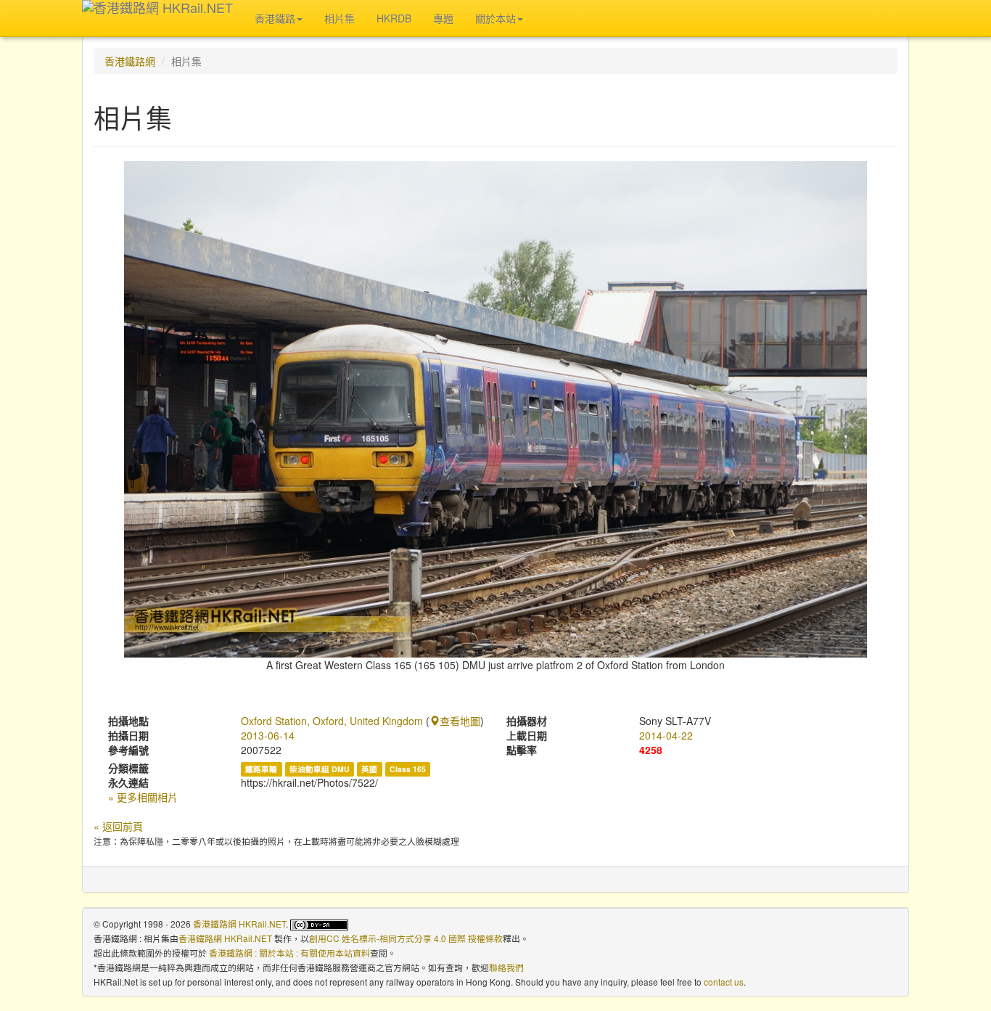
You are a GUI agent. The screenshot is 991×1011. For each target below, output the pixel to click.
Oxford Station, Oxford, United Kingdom (332, 720)
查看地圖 (460, 720)
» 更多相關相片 (143, 797)
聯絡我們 (506, 967)
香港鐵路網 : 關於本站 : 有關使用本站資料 (289, 952)
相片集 (339, 18)
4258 (650, 749)
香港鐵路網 (129, 61)
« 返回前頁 (118, 826)
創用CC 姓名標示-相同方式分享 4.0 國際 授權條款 (406, 938)
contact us (724, 981)
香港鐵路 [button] (275, 18)
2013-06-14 (268, 735)
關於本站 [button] (495, 18)
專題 (443, 18)
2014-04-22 (666, 735)
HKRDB (394, 18)
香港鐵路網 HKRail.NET (239, 923)
